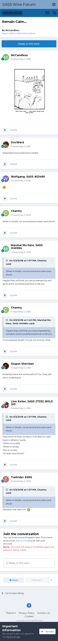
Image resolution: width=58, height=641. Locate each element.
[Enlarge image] (29, 92)
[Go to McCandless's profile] (6, 57)
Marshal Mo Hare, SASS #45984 (27, 247)
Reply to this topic (29, 43)
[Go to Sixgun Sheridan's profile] (6, 366)
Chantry (42, 260)
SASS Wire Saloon (25, 33)
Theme (10, 613)
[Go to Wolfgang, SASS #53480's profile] (6, 178)
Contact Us (43, 613)
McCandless (12, 30)
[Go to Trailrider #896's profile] (6, 479)
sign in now (21, 540)
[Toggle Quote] (7, 260)
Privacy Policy (26, 613)
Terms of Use (13, 637)
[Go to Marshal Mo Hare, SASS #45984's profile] (6, 249)
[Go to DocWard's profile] (6, 144)
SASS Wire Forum (19, 4)
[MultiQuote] (5, 130)
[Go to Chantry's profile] (6, 213)
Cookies (29, 616)
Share (14, 580)
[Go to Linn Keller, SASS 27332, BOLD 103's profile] (6, 405)
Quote (13, 130)
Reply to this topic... (19, 563)
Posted (21, 59)
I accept (48, 631)
